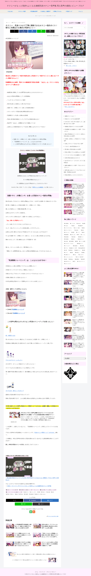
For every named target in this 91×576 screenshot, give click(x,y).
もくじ (30, 136)
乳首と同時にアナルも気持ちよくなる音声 (48, 489)
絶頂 (53, 492)
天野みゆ (21, 494)
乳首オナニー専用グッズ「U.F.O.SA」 (44, 432)
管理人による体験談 (37, 187)
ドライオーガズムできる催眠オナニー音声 (14, 492)
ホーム (36, 571)
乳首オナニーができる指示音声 (12, 489)
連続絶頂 (32, 494)
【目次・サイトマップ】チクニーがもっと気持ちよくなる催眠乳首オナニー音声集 (29, 486)
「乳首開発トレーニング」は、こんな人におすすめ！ (28, 141)
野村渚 (8, 494)
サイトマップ (42, 571)
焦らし (13, 494)
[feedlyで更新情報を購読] (30, 511)
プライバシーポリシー (51, 571)
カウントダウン (33, 492)
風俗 (17, 494)
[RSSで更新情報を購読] (34, 511)
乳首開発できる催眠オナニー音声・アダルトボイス (30, 489)
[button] (50, 31)
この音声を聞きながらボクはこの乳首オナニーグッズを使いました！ (33, 144)
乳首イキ (44, 492)
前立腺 (49, 492)
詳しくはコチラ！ (70, 106)
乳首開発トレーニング (18, 309)
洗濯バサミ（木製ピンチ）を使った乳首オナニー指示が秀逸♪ (30, 139)
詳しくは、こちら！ (71, 65)
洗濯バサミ (27, 492)
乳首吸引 (26, 494)
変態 (39, 492)
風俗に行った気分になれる (40, 494)
